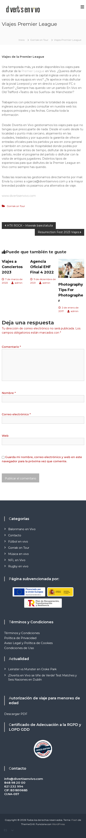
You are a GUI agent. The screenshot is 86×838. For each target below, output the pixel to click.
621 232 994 (13, 786)
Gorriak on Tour (39, 39)
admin (18, 282)
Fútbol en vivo (18, 541)
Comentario (11, 347)
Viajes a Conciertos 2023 (12, 266)
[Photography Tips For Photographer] (71, 268)
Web (5, 435)
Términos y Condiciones (22, 633)
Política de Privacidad (20, 638)
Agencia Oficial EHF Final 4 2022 (42, 266)
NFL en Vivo (16, 560)
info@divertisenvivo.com (23, 779)
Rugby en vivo (18, 566)
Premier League (32, 71)
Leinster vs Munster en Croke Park (32, 669)
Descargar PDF (15, 714)
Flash (74, 819)
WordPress (58, 824)
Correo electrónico (16, 414)
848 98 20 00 (14, 782)
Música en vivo (18, 554)
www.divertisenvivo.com (19, 196)
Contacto (14, 535)
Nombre (9, 393)
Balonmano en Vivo (22, 529)
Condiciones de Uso (19, 648)
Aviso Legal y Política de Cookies (28, 643)
